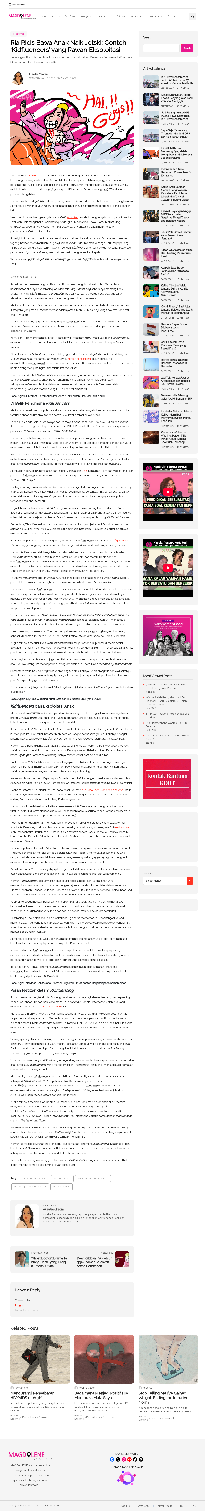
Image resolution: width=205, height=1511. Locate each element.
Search (148, 37)
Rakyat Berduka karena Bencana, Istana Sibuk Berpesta (174, 363)
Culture (99, 16)
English (171, 16)
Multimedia (136, 16)
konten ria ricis (62, 1178)
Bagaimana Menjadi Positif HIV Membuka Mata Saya (101, 1395)
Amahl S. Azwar (87, 1388)
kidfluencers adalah (35, 1178)
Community (154, 16)
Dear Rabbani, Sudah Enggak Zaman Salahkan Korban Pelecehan (94, 1262)
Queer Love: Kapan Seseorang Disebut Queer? (168, 737)
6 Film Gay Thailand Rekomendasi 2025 (168, 713)
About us (125, 1506)
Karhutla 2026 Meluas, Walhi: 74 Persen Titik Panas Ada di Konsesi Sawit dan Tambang (174, 437)
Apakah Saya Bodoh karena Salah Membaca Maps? (175, 271)
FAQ (194, 1506)
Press (182, 1506)
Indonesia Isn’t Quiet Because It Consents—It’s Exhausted (176, 172)
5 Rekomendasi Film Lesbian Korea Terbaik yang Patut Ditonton (165, 686)
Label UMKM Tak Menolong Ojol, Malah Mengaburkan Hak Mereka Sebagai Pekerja (176, 153)
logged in (21, 1305)
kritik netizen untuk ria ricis (93, 1178)
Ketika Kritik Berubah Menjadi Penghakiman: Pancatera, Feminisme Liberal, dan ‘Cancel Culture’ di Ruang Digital (175, 193)
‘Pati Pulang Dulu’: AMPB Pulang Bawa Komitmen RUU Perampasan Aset (175, 116)
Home (44, 16)
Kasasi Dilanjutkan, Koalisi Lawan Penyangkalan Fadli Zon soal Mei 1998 (177, 98)
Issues (55, 16)
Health (14, 1415)
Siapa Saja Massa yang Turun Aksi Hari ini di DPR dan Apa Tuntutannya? (175, 133)
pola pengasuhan (50, 1006)
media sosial (121, 827)
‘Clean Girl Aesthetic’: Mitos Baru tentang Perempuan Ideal (177, 253)
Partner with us (164, 1506)
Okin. (84, 470)
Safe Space (70, 16)
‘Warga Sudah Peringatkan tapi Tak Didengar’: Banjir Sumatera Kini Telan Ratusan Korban (166, 701)
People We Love (118, 16)
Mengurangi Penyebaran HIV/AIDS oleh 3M (32, 1395)
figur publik (121, 540)
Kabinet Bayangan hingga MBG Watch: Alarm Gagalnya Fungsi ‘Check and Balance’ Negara (176, 216)
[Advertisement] (168, 837)
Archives (148, 873)
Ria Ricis (34, 175)
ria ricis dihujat (61, 1186)
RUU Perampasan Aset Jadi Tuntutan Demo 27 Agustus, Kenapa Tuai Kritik (177, 80)
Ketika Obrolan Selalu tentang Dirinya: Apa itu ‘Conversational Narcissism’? (174, 290)
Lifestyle (85, 16)
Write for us (144, 1506)
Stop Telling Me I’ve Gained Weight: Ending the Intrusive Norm (163, 1398)
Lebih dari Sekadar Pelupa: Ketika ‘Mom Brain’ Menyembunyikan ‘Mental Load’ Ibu (176, 416)
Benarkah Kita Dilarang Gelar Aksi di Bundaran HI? (176, 397)
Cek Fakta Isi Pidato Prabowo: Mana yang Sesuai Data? (173, 345)
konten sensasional (79, 358)
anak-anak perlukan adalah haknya (102, 789)
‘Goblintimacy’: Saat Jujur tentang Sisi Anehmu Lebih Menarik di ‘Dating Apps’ (177, 309)
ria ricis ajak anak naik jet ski (30, 1186)
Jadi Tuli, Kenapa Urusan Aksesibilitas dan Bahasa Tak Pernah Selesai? (175, 381)
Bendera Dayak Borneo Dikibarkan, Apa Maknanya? (174, 327)
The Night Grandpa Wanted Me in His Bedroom (166, 724)
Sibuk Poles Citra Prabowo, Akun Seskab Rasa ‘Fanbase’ (177, 235)
